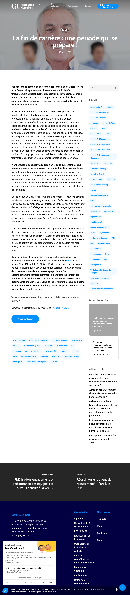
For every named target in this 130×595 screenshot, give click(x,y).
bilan (68, 260)
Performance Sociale (29, 356)
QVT (92, 243)
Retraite (55, 356)
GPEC (92, 201)
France (75, 351)
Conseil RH (94, 163)
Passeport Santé (61, 308)
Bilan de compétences (38, 340)
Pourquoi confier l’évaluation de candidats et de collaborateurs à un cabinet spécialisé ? (103, 379)
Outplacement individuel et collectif (81, 547)
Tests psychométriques (36, 362)
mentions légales (35, 592)
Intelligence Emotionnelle (100, 206)
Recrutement (95, 254)
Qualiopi (44, 356)
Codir (104, 128)
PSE (113, 238)
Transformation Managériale (102, 289)
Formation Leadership (99, 185)
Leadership (95, 211)
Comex (108, 134)
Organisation (95, 217)
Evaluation (17, 351)
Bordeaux (16, 346)
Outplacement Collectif (99, 227)
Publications (80, 575)
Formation (65, 351)
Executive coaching (33, 351)
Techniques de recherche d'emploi (100, 271)
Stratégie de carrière (70, 356)
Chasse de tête (108, 123)
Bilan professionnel (59, 340)
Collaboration (61, 346)
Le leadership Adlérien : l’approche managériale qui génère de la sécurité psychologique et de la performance (103, 408)
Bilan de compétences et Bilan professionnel (84, 559)
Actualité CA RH (19, 340)
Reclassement (104, 243)
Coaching (48, 346)
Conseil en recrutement (100, 150)
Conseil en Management (100, 139)
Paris (15, 356)
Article (65, 30)
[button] (25, 319)
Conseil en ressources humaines (99, 156)
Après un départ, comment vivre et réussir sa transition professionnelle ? (103, 393)
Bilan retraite (76, 340)
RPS (107, 254)
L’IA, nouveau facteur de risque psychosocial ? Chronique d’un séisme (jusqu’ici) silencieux (101, 425)
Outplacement (96, 222)
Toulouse (53, 362)
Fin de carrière (51, 351)
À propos (78, 518)
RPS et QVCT (80, 531)
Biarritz (110, 107)
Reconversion (95, 249)
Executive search (97, 174)
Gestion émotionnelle (99, 195)
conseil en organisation (100, 144)
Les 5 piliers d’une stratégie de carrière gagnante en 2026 (103, 439)
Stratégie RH (18, 362)
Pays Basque (104, 233)
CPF (72, 346)
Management (109, 211)
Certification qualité (32, 346)
